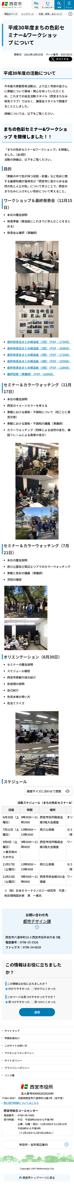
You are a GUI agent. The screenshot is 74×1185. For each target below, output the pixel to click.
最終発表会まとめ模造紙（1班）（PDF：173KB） (39, 342)
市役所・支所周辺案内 (33, 1144)
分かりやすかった (19, 988)
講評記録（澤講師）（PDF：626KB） (31, 374)
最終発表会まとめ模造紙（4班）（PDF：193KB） (39, 361)
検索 (59, 7)
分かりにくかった (45, 988)
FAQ (36, 7)
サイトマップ (12, 1031)
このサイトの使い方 (15, 1045)
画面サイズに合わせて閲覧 (44, 791)
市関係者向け (12, 1038)
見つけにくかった (45, 1002)
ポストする (62, 59)
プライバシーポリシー (17, 1068)
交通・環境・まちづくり (50, 13)
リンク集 (9, 1075)
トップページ (27, 13)
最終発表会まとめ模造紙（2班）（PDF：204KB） (39, 348)
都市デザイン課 (37, 921)
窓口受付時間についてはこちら (21, 1103)
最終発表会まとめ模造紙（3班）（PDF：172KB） (39, 355)
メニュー (69, 7)
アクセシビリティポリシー (19, 1053)
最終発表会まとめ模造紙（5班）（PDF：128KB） (39, 367)
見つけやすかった (19, 1002)
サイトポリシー (13, 1060)
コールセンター (47, 7)
